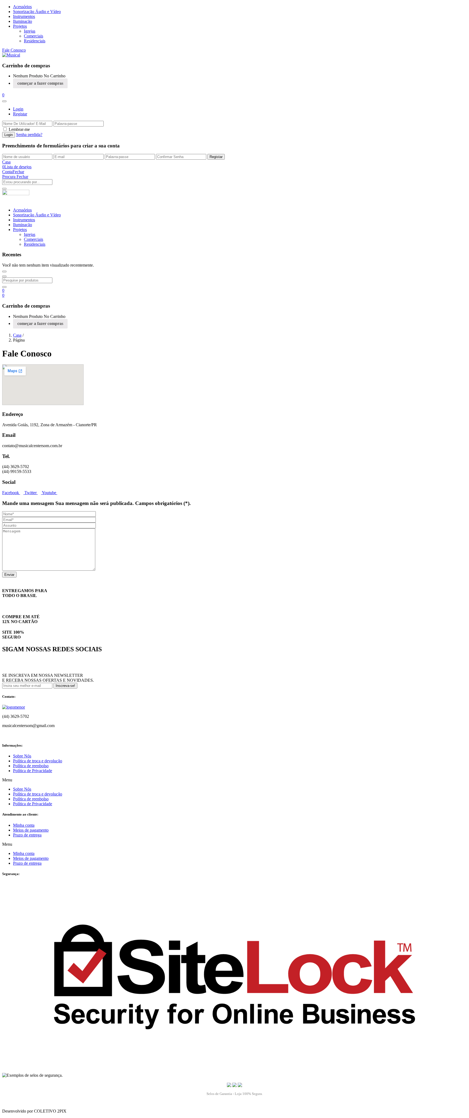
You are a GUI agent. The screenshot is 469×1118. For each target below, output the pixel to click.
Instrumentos (24, 16)
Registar (20, 114)
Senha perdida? (29, 134)
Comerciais (33, 36)
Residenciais (34, 41)
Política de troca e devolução (37, 761)
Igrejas (29, 31)
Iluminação (22, 21)
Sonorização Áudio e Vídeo (37, 11)
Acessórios (22, 6)
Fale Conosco (14, 50)
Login (18, 109)
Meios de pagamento (31, 830)
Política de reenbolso (31, 765)
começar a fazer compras (40, 83)
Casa (17, 335)
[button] (3, 95)
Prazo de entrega (27, 835)
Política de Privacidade (32, 770)
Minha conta (23, 825)
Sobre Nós (22, 756)
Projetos (20, 26)
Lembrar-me (19, 129)
